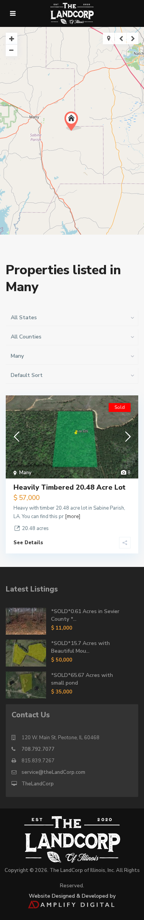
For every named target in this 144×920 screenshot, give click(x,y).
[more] (72, 516)
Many (25, 472)
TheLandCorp (38, 783)
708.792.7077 (38, 749)
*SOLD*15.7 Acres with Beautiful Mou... (80, 647)
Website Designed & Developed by (72, 896)
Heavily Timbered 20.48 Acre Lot (69, 487)
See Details (28, 542)
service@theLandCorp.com (53, 772)
